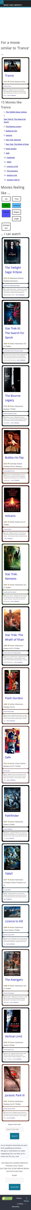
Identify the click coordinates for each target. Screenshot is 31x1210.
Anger (16, 219)
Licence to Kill (12, 166)
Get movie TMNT (6, 890)
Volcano (9, 135)
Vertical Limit (12, 175)
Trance (9, 75)
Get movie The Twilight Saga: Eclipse (11, 285)
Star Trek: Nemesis (13, 140)
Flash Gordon (11, 149)
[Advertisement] (15, 23)
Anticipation (6, 226)
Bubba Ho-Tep (11, 131)
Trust (17, 199)
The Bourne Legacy (13, 126)
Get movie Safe (6, 770)
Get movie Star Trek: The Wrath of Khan (12, 653)
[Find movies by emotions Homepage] (2, 2)
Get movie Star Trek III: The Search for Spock (13, 351)
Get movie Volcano (7, 529)
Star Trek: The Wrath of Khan (17, 144)
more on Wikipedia (11, 95)
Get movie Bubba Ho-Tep (8, 471)
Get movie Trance (7, 86)
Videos (19, 1198)
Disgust (17, 212)
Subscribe (15, 1187)
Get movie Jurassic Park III (9, 1108)
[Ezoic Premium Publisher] (7, 1199)
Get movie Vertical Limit (8, 1049)
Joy (6, 199)
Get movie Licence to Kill (8, 934)
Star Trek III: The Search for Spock (15, 120)
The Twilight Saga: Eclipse (16, 112)
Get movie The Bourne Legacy (10, 413)
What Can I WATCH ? (13, 5)
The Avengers (12, 171)
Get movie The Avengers (8, 993)
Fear (6, 205)
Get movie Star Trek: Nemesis (9, 592)
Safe (7, 153)
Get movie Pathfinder (7, 829)
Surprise (16, 205)
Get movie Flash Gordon (8, 711)
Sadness (6, 213)
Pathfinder (11, 157)
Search (14, 1136)
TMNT (9, 162)
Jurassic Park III (13, 180)
